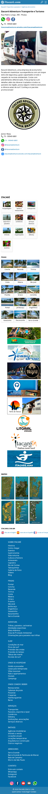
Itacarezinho (13, 613)
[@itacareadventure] (8, 20)
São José (11, 604)
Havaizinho (12, 611)
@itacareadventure (12, 145)
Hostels (11, 676)
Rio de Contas (14, 565)
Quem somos (16, 792)
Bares (10, 700)
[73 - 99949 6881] (3, 20)
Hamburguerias (14, 697)
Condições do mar (15, 644)
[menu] (46, 2)
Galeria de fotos (15, 570)
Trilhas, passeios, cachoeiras (20, 625)
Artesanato (12, 560)
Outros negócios (15, 743)
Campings (12, 678)
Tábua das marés (15, 654)
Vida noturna (13, 555)
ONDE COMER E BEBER (17, 684)
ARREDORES (13, 749)
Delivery (11, 717)
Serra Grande (13, 616)
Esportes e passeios (13, 7)
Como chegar (13, 548)
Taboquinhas (13, 567)
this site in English (10, 532)
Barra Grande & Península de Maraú (23, 755)
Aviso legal (25, 792)
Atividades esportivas (17, 628)
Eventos (11, 550)
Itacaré (3, 7)
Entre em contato (15, 769)
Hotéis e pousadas (16, 666)
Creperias (12, 695)
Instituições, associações (18, 719)
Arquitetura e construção (18, 741)
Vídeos (11, 572)
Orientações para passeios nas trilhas (24, 635)
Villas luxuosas (14, 671)
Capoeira (12, 563)
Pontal (11, 584)
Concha (11, 587)
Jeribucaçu (12, 606)
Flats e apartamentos (17, 673)
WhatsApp (12, 772)
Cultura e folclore (15, 558)
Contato (33, 792)
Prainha (11, 601)
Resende (11, 589)
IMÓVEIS (11, 727)
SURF (10, 641)
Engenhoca (13, 609)
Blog (10, 575)
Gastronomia (13, 553)
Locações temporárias (17, 738)
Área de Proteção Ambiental (20, 633)
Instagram (12, 774)
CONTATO (12, 766)
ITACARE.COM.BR (8, 528)
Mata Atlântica (14, 630)
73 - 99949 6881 (11, 140)
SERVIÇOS (12, 706)
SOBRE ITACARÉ (14, 542)
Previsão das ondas (16, 649)
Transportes (13, 709)
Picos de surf (13, 647)
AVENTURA (12, 622)
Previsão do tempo (16, 652)
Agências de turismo (28, 7)
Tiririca (11, 591)
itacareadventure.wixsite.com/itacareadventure (21, 27)
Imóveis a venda (15, 733)
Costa (10, 594)
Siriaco (11, 599)
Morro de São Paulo (16, 760)
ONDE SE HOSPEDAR (17, 662)
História (11, 545)
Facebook (12, 776)
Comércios (12, 714)
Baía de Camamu (15, 757)
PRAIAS (11, 581)
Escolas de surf (14, 657)
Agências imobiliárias (17, 731)
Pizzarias (12, 693)
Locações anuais (15, 736)
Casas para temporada (17, 668)
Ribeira (11, 596)
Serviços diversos (15, 721)
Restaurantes (13, 688)
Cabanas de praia (15, 690)
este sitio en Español (26, 532)
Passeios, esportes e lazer (19, 712)
